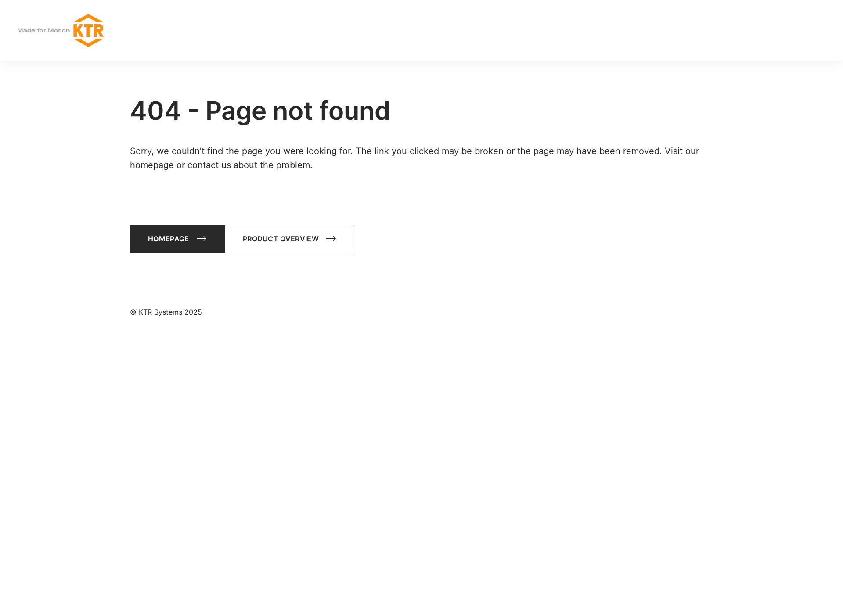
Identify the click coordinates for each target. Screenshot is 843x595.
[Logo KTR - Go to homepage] (61, 30)
